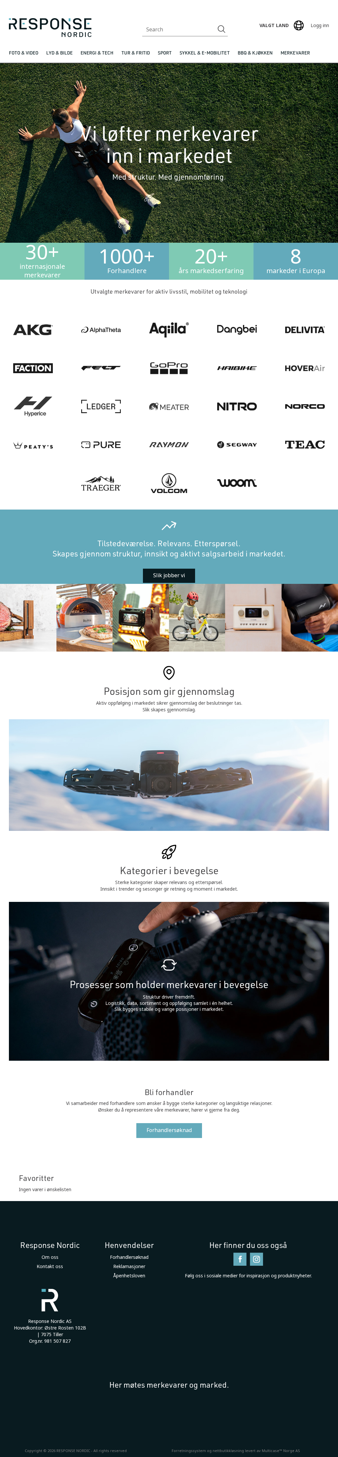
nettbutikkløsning (228, 1450)
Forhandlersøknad (169, 1130)
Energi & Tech (97, 52)
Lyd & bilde (59, 52)
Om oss (50, 1257)
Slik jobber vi (169, 575)
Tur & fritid (135, 52)
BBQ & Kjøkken (255, 52)
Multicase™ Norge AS (281, 1450)
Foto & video (23, 52)
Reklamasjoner (129, 1266)
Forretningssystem (189, 1450)
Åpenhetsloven (129, 1275)
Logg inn (320, 25)
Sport (165, 52)
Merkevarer (295, 52)
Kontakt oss (50, 1266)
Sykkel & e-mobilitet (205, 52)
